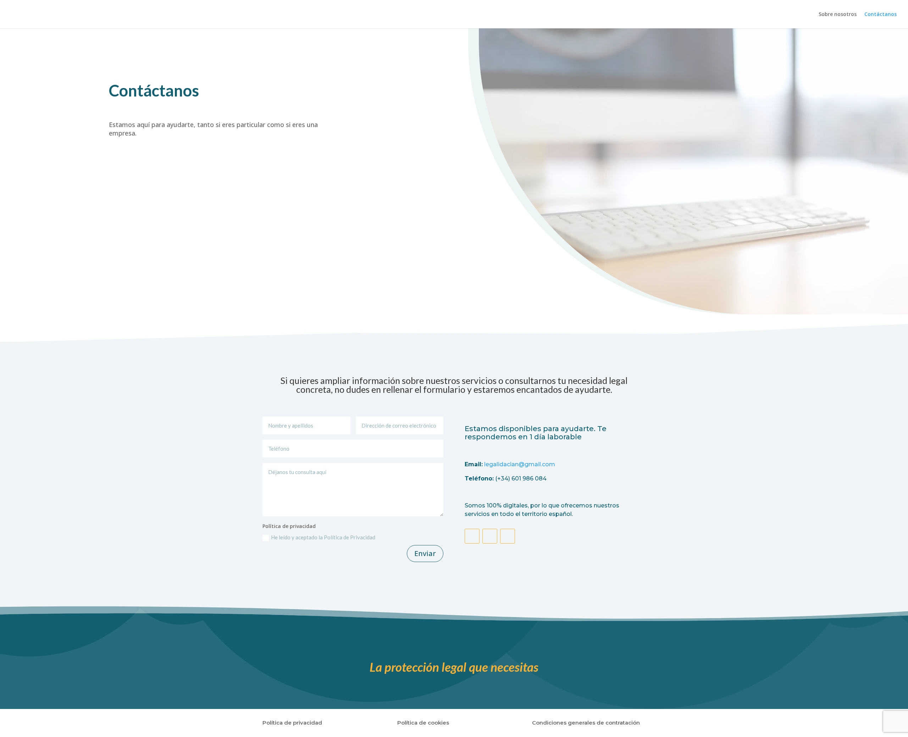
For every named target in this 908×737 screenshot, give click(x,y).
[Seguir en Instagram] (489, 536)
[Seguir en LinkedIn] (507, 536)
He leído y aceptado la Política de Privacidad (323, 537)
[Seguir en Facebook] (472, 536)
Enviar (425, 553)
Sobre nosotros (838, 14)
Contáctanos (880, 14)
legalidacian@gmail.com (519, 464)
